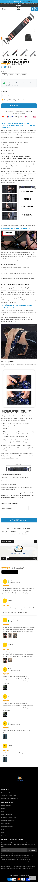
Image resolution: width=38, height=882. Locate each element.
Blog (2, 811)
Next (34, 30)
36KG (4, 75)
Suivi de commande (6, 805)
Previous (3, 30)
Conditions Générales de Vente (8, 817)
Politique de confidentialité (7, 820)
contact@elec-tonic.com (30, 861)
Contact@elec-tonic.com (11, 792)
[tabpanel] (14, 53)
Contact (3, 808)
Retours (3, 829)
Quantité (4, 91)
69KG (17, 75)
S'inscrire (32, 850)
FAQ (2, 832)
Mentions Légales (5, 823)
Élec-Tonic (15, 875)
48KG (11, 75)
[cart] (36, 9)
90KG (24, 75)
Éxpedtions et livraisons (7, 826)
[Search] (32, 9)
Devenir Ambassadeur (6, 814)
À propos (3, 835)
